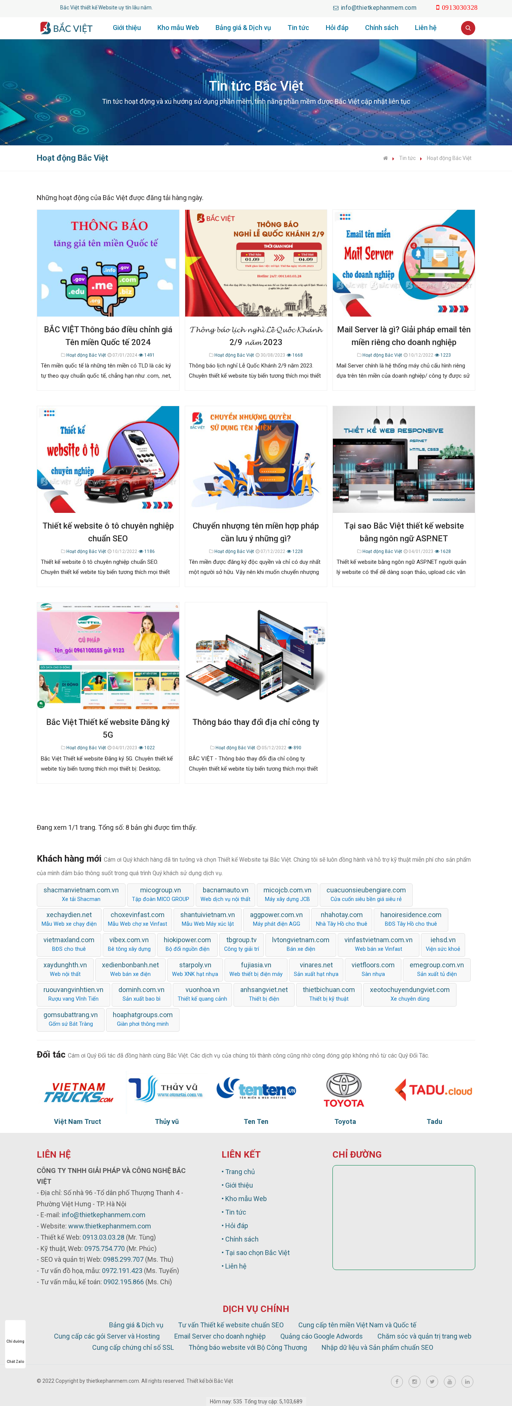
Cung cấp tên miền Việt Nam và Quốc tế (357, 1325)
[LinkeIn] (467, 1382)
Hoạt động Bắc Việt (449, 158)
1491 (149, 355)
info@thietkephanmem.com (103, 1215)
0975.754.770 (104, 1248)
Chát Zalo (15, 1362)
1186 (149, 551)
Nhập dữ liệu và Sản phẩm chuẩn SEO (377, 1347)
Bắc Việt (223, 1381)
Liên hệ (426, 27)
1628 (445, 551)
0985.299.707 (123, 1259)
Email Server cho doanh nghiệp (220, 1336)
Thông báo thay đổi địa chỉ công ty (255, 722)
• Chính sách (240, 1239)
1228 (297, 551)
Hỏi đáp (337, 27)
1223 (445, 355)
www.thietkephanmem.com (109, 1226)
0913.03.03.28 (103, 1237)
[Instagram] (415, 1382)
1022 (149, 747)
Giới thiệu (127, 27)
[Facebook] (397, 1382)
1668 (297, 355)
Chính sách (381, 27)
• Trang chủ (238, 1172)
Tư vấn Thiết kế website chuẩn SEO (231, 1325)
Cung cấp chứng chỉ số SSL (133, 1347)
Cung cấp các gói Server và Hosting (107, 1336)
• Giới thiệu (237, 1185)
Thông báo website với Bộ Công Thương (248, 1347)
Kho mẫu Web (178, 27)
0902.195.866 (123, 1282)
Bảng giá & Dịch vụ (243, 27)
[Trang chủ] (385, 158)
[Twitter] (432, 1382)
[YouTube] (450, 1382)
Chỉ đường (15, 1341)
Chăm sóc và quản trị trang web (424, 1336)
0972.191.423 (122, 1271)
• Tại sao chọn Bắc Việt (256, 1253)
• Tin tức (234, 1212)
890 (296, 747)
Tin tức (298, 27)
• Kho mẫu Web (244, 1199)
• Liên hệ (234, 1266)
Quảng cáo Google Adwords (321, 1336)
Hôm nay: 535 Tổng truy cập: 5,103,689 (256, 1402)
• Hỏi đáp (235, 1226)
